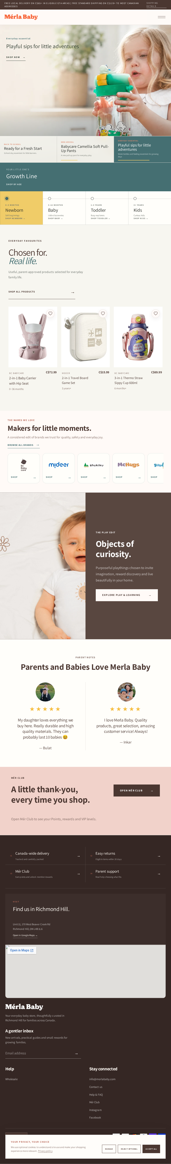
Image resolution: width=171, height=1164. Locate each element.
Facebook (95, 1117)
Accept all (151, 1149)
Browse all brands (24, 445)
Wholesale (11, 1079)
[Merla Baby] (21, 17)
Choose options (33, 362)
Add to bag (85, 362)
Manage (109, 1149)
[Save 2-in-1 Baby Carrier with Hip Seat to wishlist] (50, 313)
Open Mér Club (136, 790)
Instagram (95, 1110)
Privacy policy (45, 1150)
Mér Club (94, 1102)
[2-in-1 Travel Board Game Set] (85, 337)
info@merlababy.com (102, 1079)
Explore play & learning (126, 595)
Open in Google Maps (25, 935)
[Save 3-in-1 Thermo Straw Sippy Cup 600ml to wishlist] (155, 313)
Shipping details (152, 5)
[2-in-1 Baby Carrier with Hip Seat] (32, 337)
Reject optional (129, 1149)
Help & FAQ (96, 1095)
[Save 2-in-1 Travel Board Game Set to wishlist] (103, 313)
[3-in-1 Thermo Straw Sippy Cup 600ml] (138, 337)
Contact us (95, 1087)
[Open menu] (162, 17)
